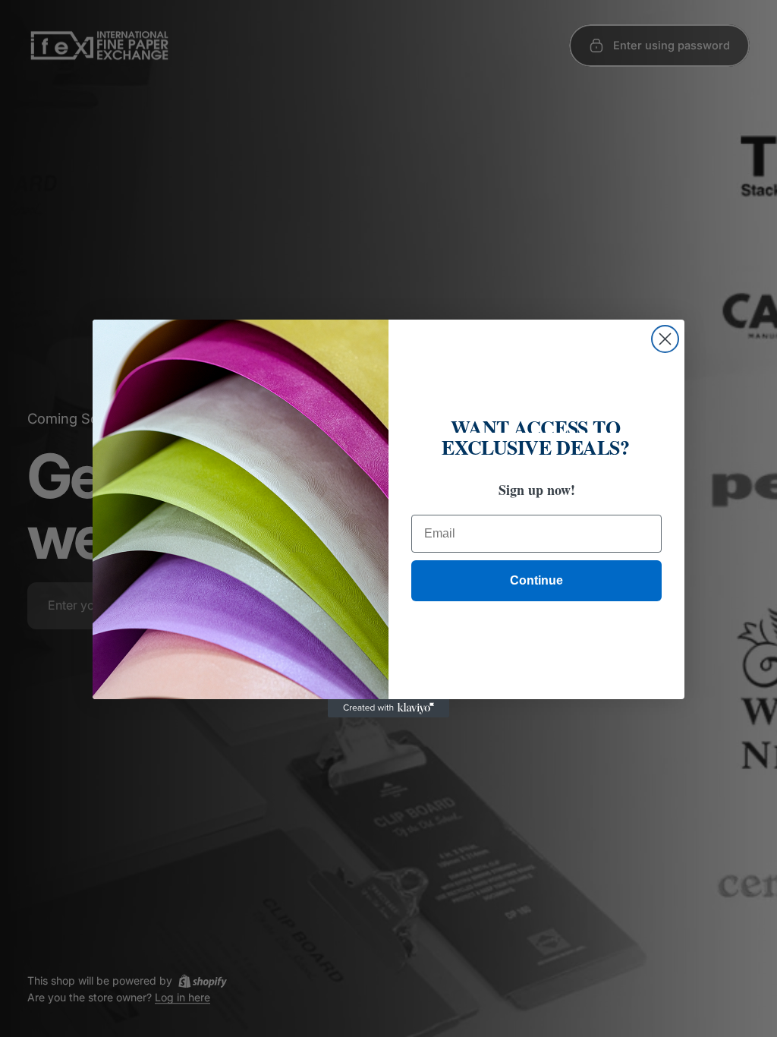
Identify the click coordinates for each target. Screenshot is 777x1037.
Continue (536, 580)
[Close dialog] (665, 339)
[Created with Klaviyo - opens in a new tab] (388, 708)
